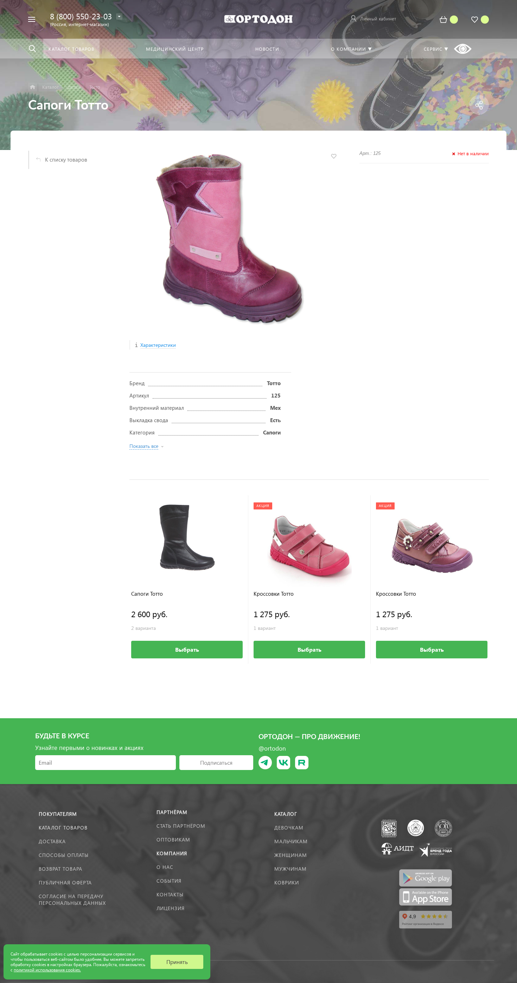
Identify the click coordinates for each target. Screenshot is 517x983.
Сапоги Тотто (147, 593)
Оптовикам (173, 839)
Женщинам (290, 855)
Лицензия (171, 908)
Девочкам (289, 827)
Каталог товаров (63, 827)
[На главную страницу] (258, 18)
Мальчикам (291, 841)
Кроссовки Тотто (274, 593)
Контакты (170, 894)
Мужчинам (290, 868)
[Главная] (32, 87)
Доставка (52, 841)
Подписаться (216, 762)
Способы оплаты (64, 855)
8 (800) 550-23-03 (81, 16)
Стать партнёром (181, 825)
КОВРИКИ (286, 882)
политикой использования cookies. (47, 969)
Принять (177, 961)
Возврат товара (60, 868)
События (169, 880)
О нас (165, 867)
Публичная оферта (65, 882)
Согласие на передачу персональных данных (72, 899)
